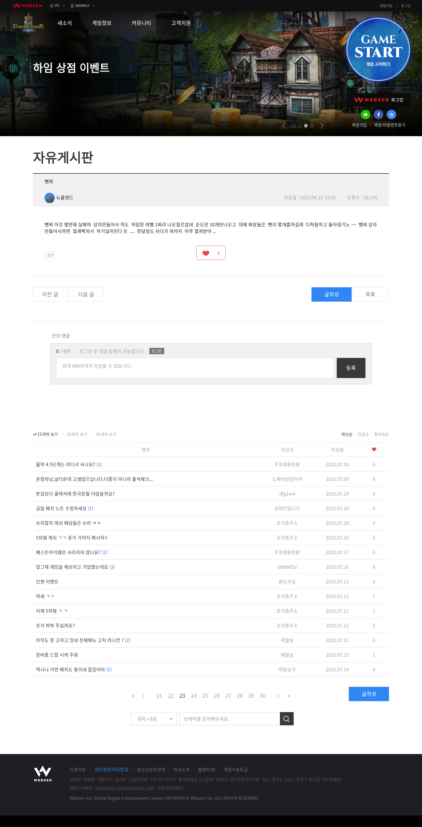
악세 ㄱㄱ (45, 596)
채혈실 (287, 640)
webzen (27, 5)
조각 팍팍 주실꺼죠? (55, 625)
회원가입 (386, 5)
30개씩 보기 (77, 434)
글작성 (331, 294)
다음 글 (86, 294)
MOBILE (82, 5)
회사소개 (181, 769)
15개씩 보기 (47, 434)
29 (251, 695)
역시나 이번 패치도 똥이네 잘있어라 (74, 669)
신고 (50, 254)
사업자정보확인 (170, 788)
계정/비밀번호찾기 (389, 124)
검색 (287, 718)
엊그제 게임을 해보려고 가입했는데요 (75, 566)
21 (159, 695)
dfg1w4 (287, 493)
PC (57, 5)
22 (171, 695)
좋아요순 (381, 434)
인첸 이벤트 (47, 581)
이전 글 (50, 294)
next (322, 125)
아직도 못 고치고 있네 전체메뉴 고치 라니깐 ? (83, 640)
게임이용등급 (236, 769)
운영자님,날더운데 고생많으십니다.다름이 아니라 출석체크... (94, 478)
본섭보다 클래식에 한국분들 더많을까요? (75, 493)
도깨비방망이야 (287, 478)
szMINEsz (287, 566)
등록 (351, 368)
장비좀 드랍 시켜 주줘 (57, 654)
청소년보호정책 (151, 769)
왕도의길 (287, 581)
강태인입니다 (287, 508)
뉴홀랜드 (64, 197)
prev (283, 125)
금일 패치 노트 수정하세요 (64, 508)
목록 (370, 294)
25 (205, 695)
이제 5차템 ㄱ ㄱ (52, 610)
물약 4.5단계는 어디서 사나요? (69, 464)
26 (217, 695)
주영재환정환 (287, 464)
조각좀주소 (287, 522)
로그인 (406, 5)
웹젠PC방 (206, 769)
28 (240, 695)
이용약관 (78, 769)
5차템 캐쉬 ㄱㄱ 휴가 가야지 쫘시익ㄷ (72, 537)
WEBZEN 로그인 (379, 100)
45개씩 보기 (106, 434)
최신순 (347, 434)
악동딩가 (287, 669)
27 (228, 695)
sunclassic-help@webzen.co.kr (125, 788)
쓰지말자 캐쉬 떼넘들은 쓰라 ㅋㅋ (68, 522)
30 (263, 695)
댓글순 (363, 434)
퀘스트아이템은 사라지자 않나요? (71, 552)
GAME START (378, 49)
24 (194, 695)
